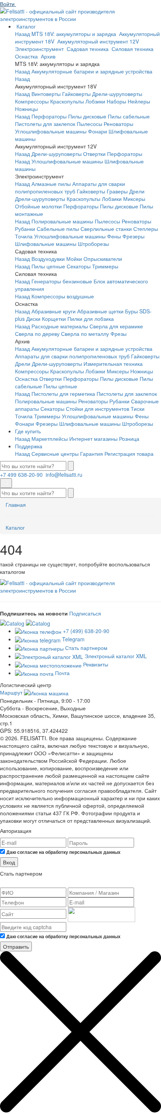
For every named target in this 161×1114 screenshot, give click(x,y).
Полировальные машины (62, 221)
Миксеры (134, 198)
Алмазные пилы (51, 183)
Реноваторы (118, 123)
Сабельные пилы (58, 228)
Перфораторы (49, 116)
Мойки (74, 258)
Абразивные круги (53, 311)
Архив (49, 56)
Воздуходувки (48, 258)
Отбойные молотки (38, 206)
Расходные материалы (59, 326)
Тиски (138, 408)
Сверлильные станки (106, 228)
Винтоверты (46, 93)
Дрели (137, 191)
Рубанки (25, 228)
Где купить (28, 431)
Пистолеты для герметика (63, 393)
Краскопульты (67, 101)
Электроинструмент (40, 48)
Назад (22, 33)
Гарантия (91, 453)
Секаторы (79, 266)
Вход (9, 862)
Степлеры (145, 228)
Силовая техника (133, 48)
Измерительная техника (113, 363)
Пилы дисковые (87, 116)
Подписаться (85, 613)
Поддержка (28, 446)
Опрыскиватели (102, 258)
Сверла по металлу (85, 333)
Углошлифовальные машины (50, 131)
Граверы (117, 191)
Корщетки (54, 318)
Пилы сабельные (129, 116)
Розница (129, 438)
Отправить (16, 946)
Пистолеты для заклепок (45, 123)
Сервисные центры (55, 453)
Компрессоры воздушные (62, 296)
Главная (16, 504)
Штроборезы (93, 243)
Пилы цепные (48, 266)
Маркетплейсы (49, 438)
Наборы (116, 101)
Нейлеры (139, 101)
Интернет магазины (93, 438)
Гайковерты (76, 93)
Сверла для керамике (116, 326)
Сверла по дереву (37, 333)
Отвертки (94, 153)
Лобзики (95, 101)
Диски (33, 318)
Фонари (97, 131)
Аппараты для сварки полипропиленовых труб (70, 187)
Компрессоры (32, 101)
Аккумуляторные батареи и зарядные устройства (91, 71)
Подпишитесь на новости (34, 613)
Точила (24, 236)
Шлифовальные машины (45, 243)
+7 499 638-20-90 (22, 474)
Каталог (26, 26)
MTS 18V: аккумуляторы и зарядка (74, 33)
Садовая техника (88, 48)
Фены (114, 236)
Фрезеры (133, 236)
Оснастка (27, 56)
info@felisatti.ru (65, 474)
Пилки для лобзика (90, 318)
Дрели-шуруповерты (117, 93)
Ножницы (26, 108)
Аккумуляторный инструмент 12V (98, 41)
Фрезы (118, 333)
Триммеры (105, 266)
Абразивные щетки (100, 311)
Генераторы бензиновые (61, 281)
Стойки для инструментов (97, 408)
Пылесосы (89, 123)
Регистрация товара (129, 453)
